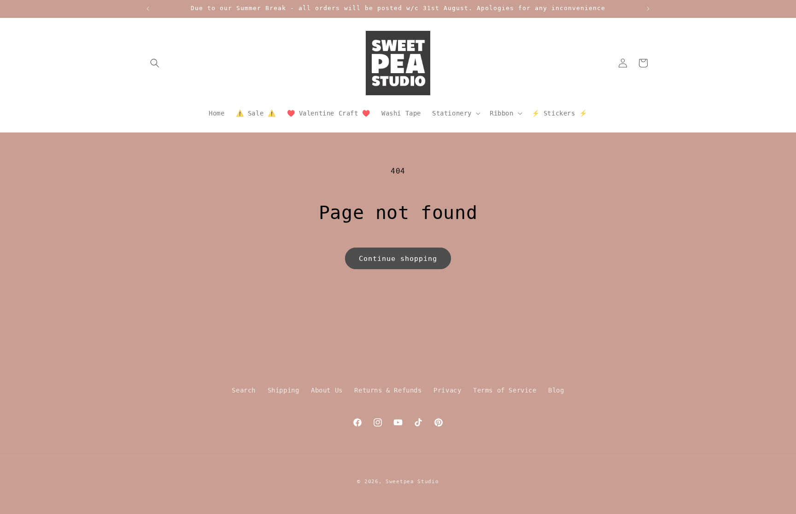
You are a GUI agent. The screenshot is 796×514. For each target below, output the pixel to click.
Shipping (283, 390)
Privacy (447, 390)
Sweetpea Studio (412, 482)
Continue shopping (398, 258)
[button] (155, 63)
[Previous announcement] (148, 8)
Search (244, 390)
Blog (556, 390)
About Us (327, 390)
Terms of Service (505, 390)
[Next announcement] (648, 8)
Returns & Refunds (387, 390)
